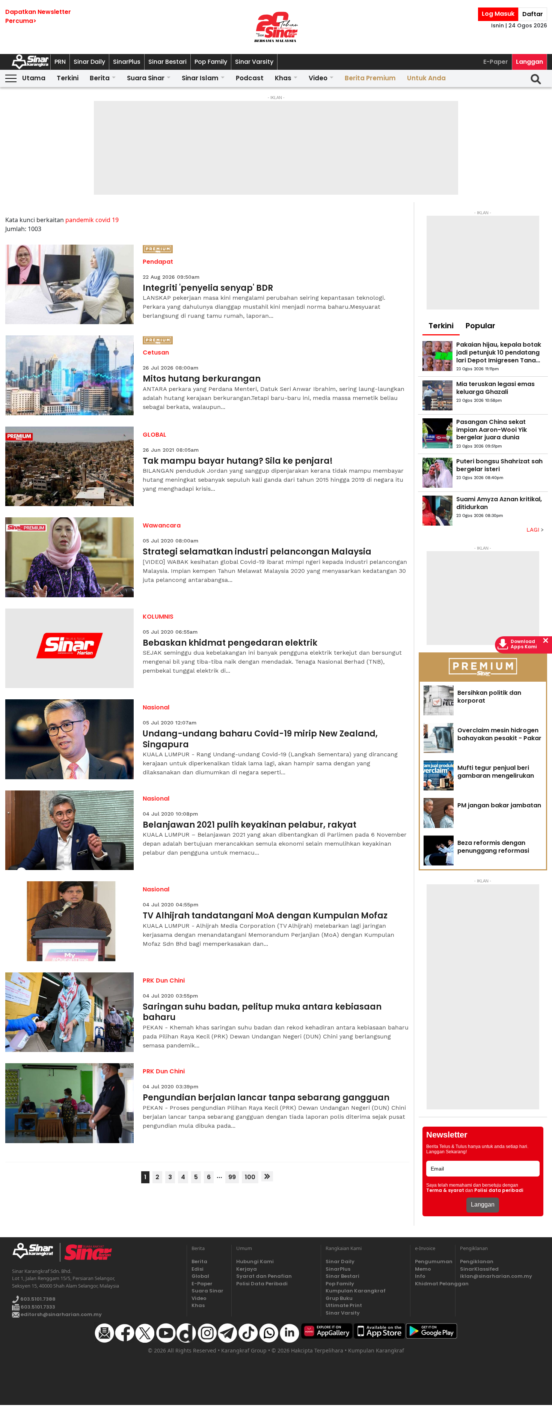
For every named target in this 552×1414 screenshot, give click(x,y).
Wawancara (162, 525)
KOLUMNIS (158, 616)
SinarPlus (126, 61)
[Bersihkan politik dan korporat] (439, 700)
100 (250, 1177)
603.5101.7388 (37, 1299)
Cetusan (156, 352)
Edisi (198, 1269)
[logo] (36, 1252)
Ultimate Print (344, 1305)
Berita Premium (370, 78)
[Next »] (267, 1176)
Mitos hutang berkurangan (202, 379)
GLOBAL (154, 434)
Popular (480, 325)
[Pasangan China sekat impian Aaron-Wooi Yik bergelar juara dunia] (437, 433)
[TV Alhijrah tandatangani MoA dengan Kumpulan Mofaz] (69, 921)
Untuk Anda (426, 78)
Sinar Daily (89, 61)
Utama (33, 78)
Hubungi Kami (255, 1261)
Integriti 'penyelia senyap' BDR (208, 288)
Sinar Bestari (167, 61)
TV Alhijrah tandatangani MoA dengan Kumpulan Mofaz (265, 916)
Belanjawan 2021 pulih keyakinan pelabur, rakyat (249, 825)
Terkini (67, 78)
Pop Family (211, 61)
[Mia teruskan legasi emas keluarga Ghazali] (437, 395)
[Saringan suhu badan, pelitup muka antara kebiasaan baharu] (69, 1012)
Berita (100, 78)
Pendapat (158, 261)
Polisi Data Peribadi (262, 1283)
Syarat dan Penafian (264, 1276)
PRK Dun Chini (164, 980)
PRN (60, 61)
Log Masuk (498, 13)
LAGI (533, 529)
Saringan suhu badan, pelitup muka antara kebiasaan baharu (262, 1012)
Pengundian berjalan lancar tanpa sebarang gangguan (266, 1097)
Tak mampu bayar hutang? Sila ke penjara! (238, 461)
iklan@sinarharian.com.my (496, 1276)
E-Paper (495, 61)
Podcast (250, 78)
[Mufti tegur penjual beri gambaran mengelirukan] (439, 775)
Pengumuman (432, 1261)
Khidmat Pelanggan (432, 1283)
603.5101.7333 (37, 1306)
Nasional (156, 707)
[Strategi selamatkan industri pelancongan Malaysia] (69, 557)
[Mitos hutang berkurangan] (69, 375)
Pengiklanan (476, 1261)
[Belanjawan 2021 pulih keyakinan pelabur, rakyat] (69, 830)
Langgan (529, 61)
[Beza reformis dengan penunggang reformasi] (439, 850)
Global (200, 1276)
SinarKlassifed (479, 1269)
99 (232, 1177)
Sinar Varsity (254, 61)
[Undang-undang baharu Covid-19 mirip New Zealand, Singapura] (69, 739)
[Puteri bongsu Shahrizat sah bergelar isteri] (437, 473)
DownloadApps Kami (524, 644)
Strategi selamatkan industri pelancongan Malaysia (257, 552)
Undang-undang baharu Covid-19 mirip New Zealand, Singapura (260, 739)
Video (318, 78)
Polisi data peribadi (498, 1190)
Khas (283, 78)
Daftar (532, 14)
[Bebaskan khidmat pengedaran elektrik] (69, 648)
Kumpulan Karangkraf (356, 1290)
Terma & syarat (445, 1190)
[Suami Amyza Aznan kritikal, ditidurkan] (437, 511)
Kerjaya (246, 1269)
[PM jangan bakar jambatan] (439, 813)
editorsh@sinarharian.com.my (61, 1314)
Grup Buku (339, 1298)
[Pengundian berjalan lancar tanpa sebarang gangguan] (69, 1103)
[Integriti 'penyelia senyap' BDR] (69, 285)
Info (420, 1276)
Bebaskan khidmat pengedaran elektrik (230, 643)
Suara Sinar (145, 78)
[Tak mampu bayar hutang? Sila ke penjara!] (69, 466)
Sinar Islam (200, 78)
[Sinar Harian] (276, 27)
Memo (423, 1269)
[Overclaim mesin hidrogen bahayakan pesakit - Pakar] (439, 738)
